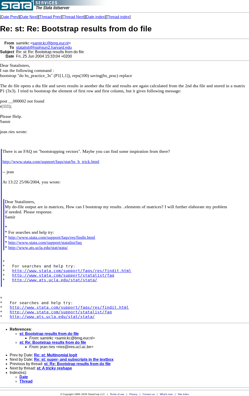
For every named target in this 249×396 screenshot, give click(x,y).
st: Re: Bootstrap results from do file (52, 342)
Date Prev (9, 17)
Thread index (118, 17)
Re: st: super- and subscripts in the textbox (74, 359)
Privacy (133, 394)
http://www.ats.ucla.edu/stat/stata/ (38, 247)
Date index (95, 17)
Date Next (28, 17)
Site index (183, 394)
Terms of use (117, 394)
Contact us (148, 394)
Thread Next (73, 17)
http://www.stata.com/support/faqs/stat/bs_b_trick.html (50, 161)
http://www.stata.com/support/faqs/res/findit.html (51, 237)
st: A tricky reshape (54, 368)
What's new (166, 394)
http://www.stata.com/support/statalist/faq (45, 242)
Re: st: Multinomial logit (55, 355)
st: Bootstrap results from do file (49, 334)
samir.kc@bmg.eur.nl (51, 43)
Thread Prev (50, 17)
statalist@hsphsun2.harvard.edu (44, 47)
